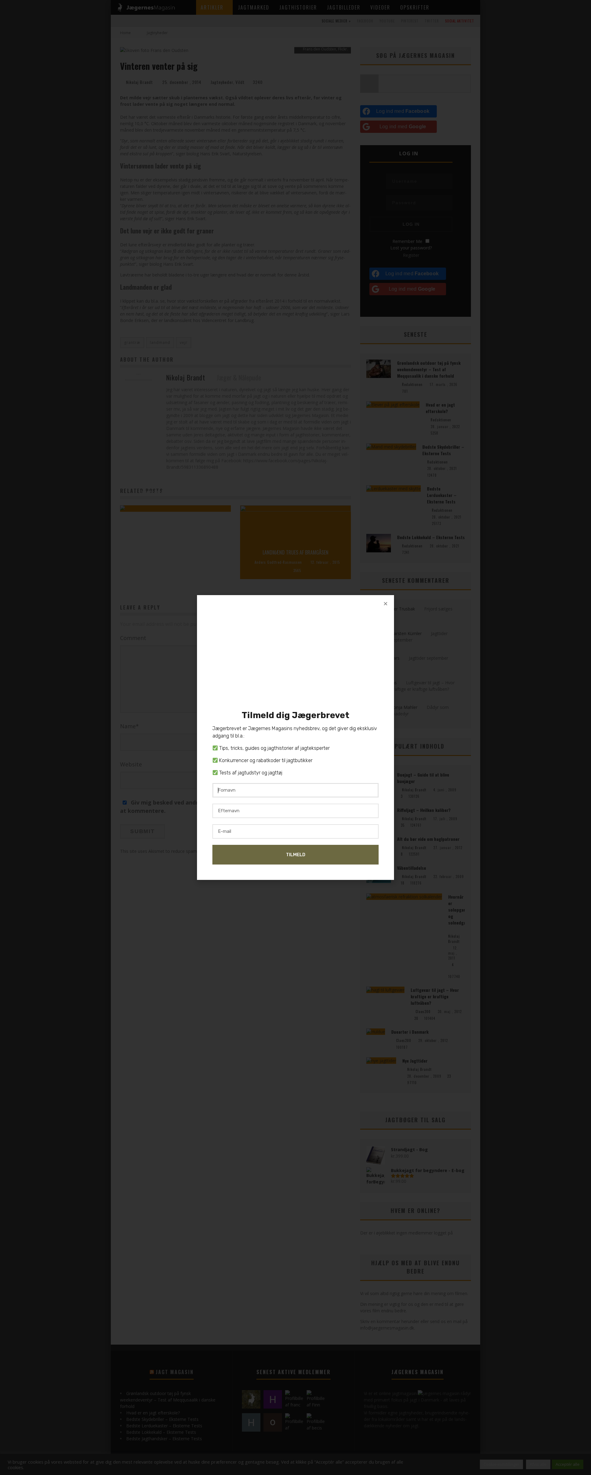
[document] (295, 737)
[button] (385, 603)
